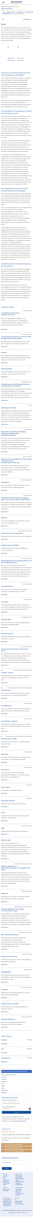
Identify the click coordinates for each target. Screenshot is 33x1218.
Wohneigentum (27, 19)
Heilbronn (4, 1086)
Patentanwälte (19, 1188)
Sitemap (5, 1180)
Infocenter (5, 1195)
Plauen (3, 1090)
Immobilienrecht (26, 38)
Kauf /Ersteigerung (18, 13)
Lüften (3, 817)
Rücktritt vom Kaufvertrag (9, 961)
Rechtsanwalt (11, 12)
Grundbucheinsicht (7, 591)
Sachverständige (19, 1183)
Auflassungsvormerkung (8, 412)
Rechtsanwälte (19, 1180)
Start (4, 12)
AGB (4, 1183)
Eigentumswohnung (7, 638)
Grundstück (4, 606)
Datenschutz (6, 1184)
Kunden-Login (6, 1187)
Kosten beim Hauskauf (8, 805)
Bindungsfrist (5, 487)
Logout (4, 1188)
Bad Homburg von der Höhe (8, 1079)
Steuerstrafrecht (7, 1209)
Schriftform (4, 994)
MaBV (3, 832)
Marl (3, 1088)
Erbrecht (17, 1196)
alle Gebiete (20, 12)
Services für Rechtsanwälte (14, 1149)
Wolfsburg (4, 1097)
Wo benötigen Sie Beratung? (8, 1111)
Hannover (4, 1083)
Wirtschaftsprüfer (19, 1186)
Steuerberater (18, 1181)
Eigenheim (4, 522)
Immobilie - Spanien (7, 677)
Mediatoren (18, 1187)
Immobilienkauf (6, 694)
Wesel (3, 1092)
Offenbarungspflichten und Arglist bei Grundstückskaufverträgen (12, 914)
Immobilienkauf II (6, 710)
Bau (3, 19)
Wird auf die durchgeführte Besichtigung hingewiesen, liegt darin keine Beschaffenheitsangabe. (13, 437)
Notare (17, 1184)
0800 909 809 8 (6, 8)
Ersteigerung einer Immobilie (10, 549)
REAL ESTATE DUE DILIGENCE (10, 939)
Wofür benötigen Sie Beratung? (9, 1104)
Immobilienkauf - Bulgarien (9, 725)
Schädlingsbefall (6, 976)
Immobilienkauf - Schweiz (9, 743)
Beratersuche (6, 1193)
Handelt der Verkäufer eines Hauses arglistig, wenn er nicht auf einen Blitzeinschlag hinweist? (15, 503)
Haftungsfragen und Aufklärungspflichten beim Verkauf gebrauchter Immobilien (15, 389)
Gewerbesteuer (7, 1208)
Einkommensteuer (7, 1204)
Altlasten (3, 357)
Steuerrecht (18, 1195)
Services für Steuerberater (13, 1152)
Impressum (6, 1186)
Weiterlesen (4, 333)
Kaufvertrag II (5, 774)
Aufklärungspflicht (6, 373)
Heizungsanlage (6, 624)
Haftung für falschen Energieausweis (12, 537)
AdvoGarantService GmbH (13, 1214)
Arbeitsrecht (18, 1193)
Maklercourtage (6, 844)
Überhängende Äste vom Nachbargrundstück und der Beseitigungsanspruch (16, 566)
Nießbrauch (4, 898)
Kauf (2, 1053)
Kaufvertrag (4, 758)
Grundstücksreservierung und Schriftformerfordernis (10, 318)
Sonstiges (4, 1044)
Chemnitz (4, 1081)
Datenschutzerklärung (20, 1125)
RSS (4, 1181)
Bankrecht (18, 1199)
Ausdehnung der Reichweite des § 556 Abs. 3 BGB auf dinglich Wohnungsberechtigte (16, 342)
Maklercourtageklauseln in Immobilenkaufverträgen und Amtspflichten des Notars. (15, 872)
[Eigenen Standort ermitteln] (30, 1113)
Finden (16, 1116)
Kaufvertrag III (5, 792)
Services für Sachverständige (14, 1155)
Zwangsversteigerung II (8, 1023)
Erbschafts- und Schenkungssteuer (7, 1206)
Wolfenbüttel (5, 1094)
